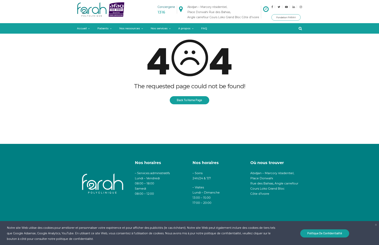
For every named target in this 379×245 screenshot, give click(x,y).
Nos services (159, 28)
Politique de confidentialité (324, 233)
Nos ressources (129, 28)
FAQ (204, 28)
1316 (161, 12)
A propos (184, 28)
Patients (103, 28)
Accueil (82, 28)
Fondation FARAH (286, 17)
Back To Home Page (189, 100)
